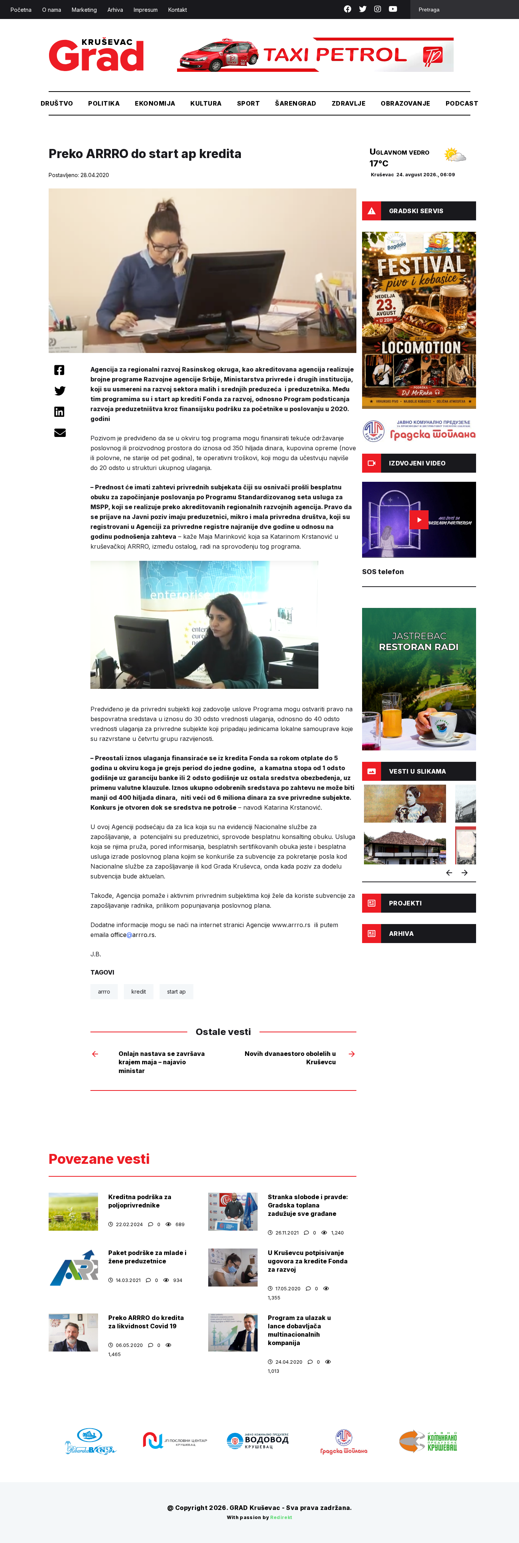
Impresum (146, 9)
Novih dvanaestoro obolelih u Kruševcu (290, 1058)
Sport (248, 103)
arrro (104, 991)
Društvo (57, 103)
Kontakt (177, 9)
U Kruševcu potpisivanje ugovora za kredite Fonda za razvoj (308, 1261)
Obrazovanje (405, 103)
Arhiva (115, 9)
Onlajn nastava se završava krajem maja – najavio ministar (162, 1062)
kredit (138, 991)
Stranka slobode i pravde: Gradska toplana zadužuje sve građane (308, 1205)
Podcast (462, 103)
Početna (21, 9)
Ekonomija (155, 103)
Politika (104, 103)
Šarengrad (295, 103)
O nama (51, 9)
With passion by (260, 1517)
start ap (176, 991)
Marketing (84, 9)
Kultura (206, 103)
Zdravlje (349, 103)
